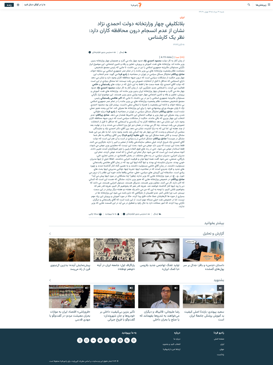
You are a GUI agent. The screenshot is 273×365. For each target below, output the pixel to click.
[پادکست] (18, 5)
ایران (222, 344)
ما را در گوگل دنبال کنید (34, 5)
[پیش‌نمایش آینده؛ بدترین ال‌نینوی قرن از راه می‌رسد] (69, 250)
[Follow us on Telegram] (113, 340)
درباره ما (177, 339)
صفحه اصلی (219, 339)
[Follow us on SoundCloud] (93, 340)
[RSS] (127, 340)
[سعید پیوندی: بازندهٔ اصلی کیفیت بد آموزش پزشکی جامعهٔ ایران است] (203, 296)
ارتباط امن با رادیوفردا (171, 349)
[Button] (123, 52)
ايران (182, 17)
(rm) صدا (179, 57)
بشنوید (219, 280)
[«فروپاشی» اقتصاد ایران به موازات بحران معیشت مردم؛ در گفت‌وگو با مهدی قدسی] (69, 296)
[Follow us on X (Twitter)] (106, 340)
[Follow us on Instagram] (86, 340)
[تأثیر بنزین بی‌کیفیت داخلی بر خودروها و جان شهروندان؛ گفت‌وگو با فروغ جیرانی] (114, 296)
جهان (222, 349)
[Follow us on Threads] (79, 340)
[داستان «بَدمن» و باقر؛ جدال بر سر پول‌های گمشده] (203, 250)
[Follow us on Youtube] (100, 340)
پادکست (220, 354)
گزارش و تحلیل (213, 234)
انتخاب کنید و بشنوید (171, 344)
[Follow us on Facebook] (120, 340)
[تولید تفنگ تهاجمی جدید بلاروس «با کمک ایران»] (158, 250)
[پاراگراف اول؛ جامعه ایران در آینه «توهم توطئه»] (114, 250)
